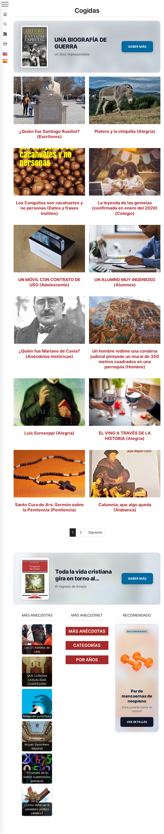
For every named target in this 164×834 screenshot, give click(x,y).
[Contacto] (5, 44)
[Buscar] (5, 24)
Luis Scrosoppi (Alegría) (49, 433)
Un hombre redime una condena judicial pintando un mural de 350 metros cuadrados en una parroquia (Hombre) (124, 359)
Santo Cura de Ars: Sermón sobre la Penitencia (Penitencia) (49, 507)
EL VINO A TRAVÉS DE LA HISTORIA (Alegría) (125, 436)
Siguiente (95, 532)
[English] (5, 54)
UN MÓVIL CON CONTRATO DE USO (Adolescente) (49, 282)
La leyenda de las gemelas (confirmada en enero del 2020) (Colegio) (124, 208)
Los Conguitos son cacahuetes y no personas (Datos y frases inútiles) (49, 208)
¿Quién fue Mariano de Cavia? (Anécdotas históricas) (49, 354)
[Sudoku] (5, 34)
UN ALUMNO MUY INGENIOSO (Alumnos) (124, 282)
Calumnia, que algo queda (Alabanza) (124, 507)
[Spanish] (5, 61)
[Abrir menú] (5, 4)
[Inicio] (5, 14)
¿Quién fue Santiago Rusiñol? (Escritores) (49, 134)
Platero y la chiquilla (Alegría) (124, 131)
